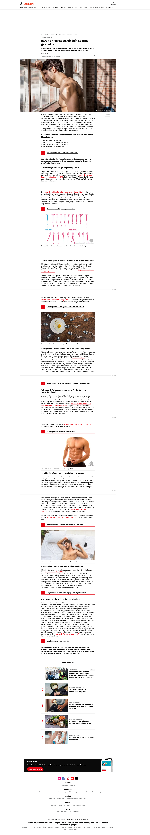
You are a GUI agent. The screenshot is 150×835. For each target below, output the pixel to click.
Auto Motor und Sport (35, 827)
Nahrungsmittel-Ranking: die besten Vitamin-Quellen (65, 307)
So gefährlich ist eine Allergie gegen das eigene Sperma (67, 593)
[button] (68, 85)
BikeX (44, 827)
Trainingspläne (41, 7)
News (102, 7)
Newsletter (72, 785)
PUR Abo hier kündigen (64, 805)
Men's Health (86, 827)
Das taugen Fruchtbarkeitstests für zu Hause (62, 153)
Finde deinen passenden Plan (28, 7)
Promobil (111, 827)
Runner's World (63, 829)
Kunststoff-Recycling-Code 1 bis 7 (67, 634)
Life (75, 7)
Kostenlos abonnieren (35, 769)
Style (85, 7)
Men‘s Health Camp (54, 798)
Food (56, 7)
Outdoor (104, 827)
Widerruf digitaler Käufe (78, 805)
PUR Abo (53, 805)
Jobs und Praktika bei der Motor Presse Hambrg (74, 798)
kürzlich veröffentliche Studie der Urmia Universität (63, 192)
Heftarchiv (76, 812)
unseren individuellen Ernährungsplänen (78, 425)
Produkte (78, 0)
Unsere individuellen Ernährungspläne (55, 300)
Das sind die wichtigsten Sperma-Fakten (61, 209)
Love (91, 7)
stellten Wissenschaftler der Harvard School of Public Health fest (66, 405)
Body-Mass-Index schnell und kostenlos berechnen (65, 525)
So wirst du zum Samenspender (58, 641)
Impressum (45, 792)
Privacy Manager (62, 792)
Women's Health (73, 829)
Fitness (50, 7)
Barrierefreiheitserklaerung (93, 792)
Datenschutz (52, 792)
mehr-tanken (77, 827)
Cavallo (57, 827)
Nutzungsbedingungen (78, 792)
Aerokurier (24, 827)
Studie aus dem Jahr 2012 (54, 572)
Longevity (70, 7)
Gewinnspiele (64, 785)
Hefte (73, 0)
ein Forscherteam (78, 358)
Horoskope (108, 7)
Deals (96, 7)
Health (63, 7)
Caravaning (50, 827)
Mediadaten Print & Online (64, 812)
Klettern (70, 827)
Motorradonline (96, 827)
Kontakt (38, 792)
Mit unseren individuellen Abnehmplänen (61, 518)
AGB (69, 792)
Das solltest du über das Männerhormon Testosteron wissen (68, 383)
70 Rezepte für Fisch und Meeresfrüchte (61, 432)
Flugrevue (63, 827)
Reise (81, 7)
